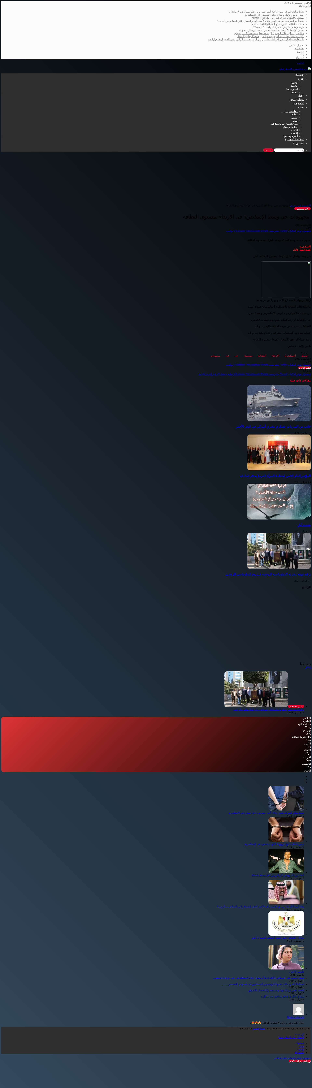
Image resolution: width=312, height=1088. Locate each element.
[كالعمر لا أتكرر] (286, 968)
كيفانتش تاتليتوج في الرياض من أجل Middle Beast (278, 17)
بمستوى (248, 355)
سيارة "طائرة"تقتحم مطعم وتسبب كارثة (282, 996)
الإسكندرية (290, 355)
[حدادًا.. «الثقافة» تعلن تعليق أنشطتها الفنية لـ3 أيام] (286, 934)
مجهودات (215, 355)
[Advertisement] (156, 179)
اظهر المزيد (304, 367)
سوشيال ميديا (296, 100)
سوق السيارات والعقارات (284, 123)
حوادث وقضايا (290, 127)
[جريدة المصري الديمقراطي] (295, 69)
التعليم (294, 130)
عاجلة (294, 82)
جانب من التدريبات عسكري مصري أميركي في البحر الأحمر (273, 426)
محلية (295, 92)
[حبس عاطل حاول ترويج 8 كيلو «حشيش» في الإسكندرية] (286, 841)
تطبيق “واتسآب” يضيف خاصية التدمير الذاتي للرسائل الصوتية (271, 30)
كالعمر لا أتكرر (296, 971)
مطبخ (295, 114)
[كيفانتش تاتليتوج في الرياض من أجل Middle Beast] (286, 872)
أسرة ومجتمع (290, 136)
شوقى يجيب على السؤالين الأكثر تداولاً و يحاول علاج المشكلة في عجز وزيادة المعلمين (258, 977)
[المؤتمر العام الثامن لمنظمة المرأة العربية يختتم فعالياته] (279, 469)
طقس (294, 117)
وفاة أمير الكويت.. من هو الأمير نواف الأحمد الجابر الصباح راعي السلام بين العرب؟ (260, 21)
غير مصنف (295, 205)
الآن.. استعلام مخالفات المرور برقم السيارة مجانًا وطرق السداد (270, 36)
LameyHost (259, 1028)
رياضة (301, 96)
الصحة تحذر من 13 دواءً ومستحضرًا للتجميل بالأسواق (276, 990)
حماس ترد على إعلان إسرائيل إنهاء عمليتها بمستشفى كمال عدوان (269, 33)
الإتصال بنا (298, 144)
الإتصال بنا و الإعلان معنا (291, 1037)
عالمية (294, 85)
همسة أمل (304, 525)
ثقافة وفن (298, 104)
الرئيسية (300, 75)
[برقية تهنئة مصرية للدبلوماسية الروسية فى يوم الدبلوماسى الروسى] (279, 568)
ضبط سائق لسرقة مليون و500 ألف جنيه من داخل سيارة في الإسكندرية (266, 11)
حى (236, 355)
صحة (295, 120)
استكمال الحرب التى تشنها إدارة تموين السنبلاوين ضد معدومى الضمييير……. (263, 984)
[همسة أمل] (279, 518)
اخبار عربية (292, 89)
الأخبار (301, 79)
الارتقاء (275, 355)
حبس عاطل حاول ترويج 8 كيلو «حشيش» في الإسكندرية (274, 14)
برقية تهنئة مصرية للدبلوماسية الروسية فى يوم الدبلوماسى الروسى (268, 574)
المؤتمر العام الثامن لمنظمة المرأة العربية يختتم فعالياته (275, 475)
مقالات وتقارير (290, 111)
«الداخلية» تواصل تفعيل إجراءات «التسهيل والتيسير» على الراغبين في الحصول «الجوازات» (256, 39)
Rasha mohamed (295, 1017)
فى (227, 355)
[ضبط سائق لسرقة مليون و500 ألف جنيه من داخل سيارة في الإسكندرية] (286, 809)
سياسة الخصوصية (294, 140)
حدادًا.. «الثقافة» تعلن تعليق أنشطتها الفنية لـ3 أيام (278, 24)
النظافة (262, 355)
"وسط (304, 355)
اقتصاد (294, 133)
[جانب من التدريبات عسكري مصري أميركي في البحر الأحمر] (279, 420)
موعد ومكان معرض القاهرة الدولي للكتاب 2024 (278, 27)
